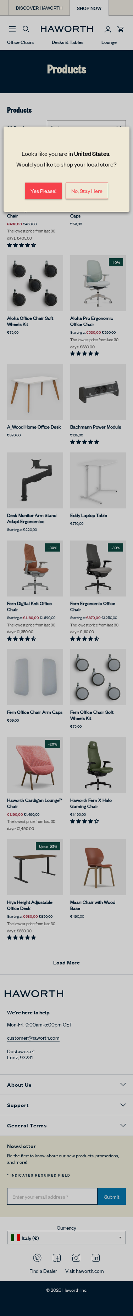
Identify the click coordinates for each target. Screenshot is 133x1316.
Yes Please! (43, 191)
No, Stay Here (86, 191)
